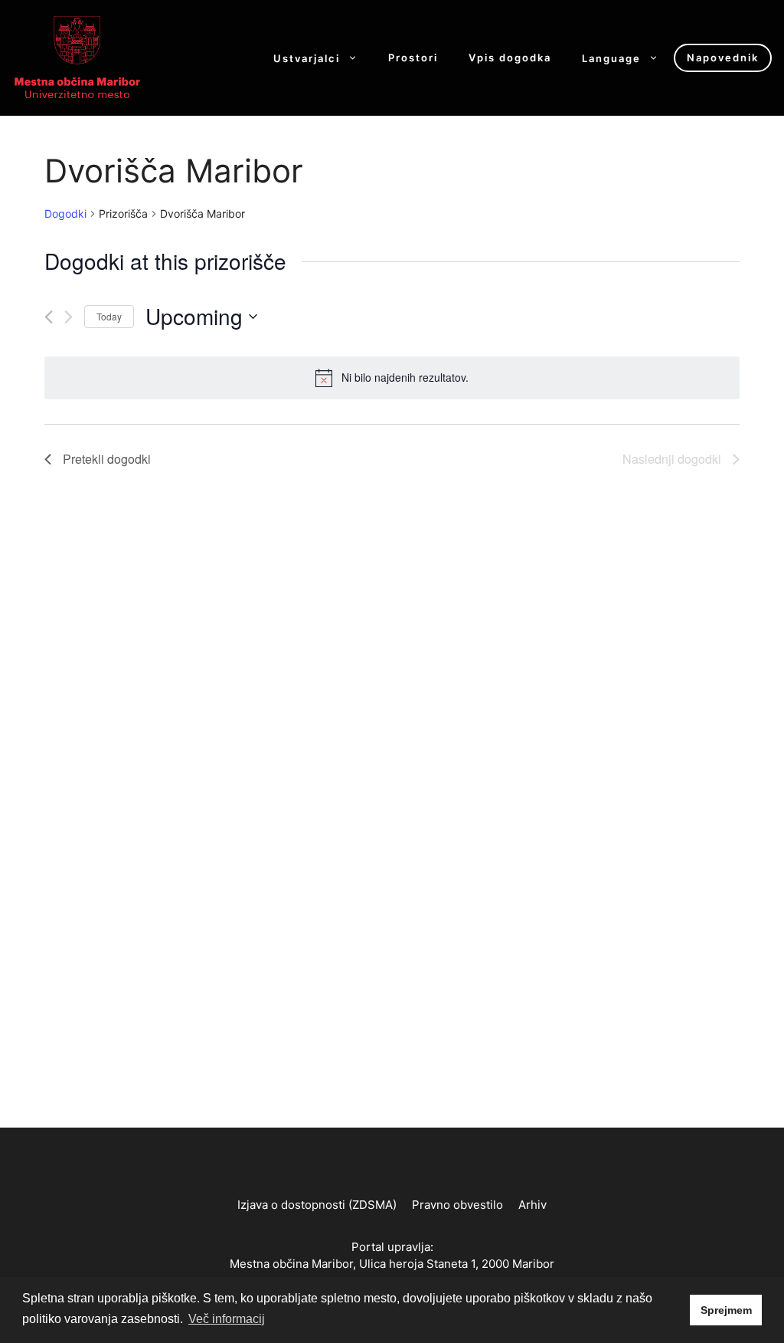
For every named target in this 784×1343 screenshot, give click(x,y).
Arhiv (532, 1204)
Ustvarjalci (306, 58)
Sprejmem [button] (726, 1310)
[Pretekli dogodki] (48, 317)
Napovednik (723, 57)
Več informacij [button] (226, 1318)
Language (611, 58)
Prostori (413, 58)
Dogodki (65, 213)
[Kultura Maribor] (77, 56)
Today (109, 316)
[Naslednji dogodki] (68, 317)
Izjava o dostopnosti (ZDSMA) (317, 1204)
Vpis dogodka (510, 58)
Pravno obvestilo (457, 1204)
